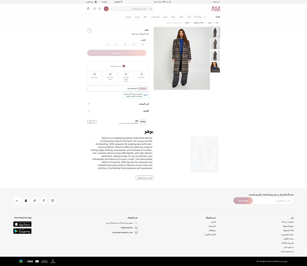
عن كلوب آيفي (289, 247)
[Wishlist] (89, 30)
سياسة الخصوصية (287, 234)
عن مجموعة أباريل (287, 251)
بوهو (147, 29)
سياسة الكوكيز (288, 239)
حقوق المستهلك (288, 226)
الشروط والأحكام (288, 243)
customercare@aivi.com (122, 232)
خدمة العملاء (216, 2)
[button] (100, 9)
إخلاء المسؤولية (288, 230)
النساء (218, 17)
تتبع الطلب (212, 230)
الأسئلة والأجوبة (210, 234)
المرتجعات (212, 226)
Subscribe (243, 200)
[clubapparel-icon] (106, 8)
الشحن (213, 222)
